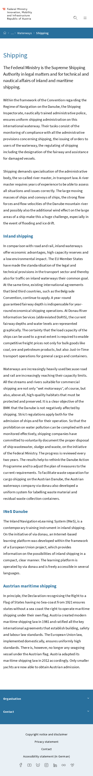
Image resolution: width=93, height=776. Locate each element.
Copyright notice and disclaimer (46, 734)
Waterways (24, 33)
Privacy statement (47, 742)
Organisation (12, 699)
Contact (8, 712)
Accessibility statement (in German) (46, 756)
